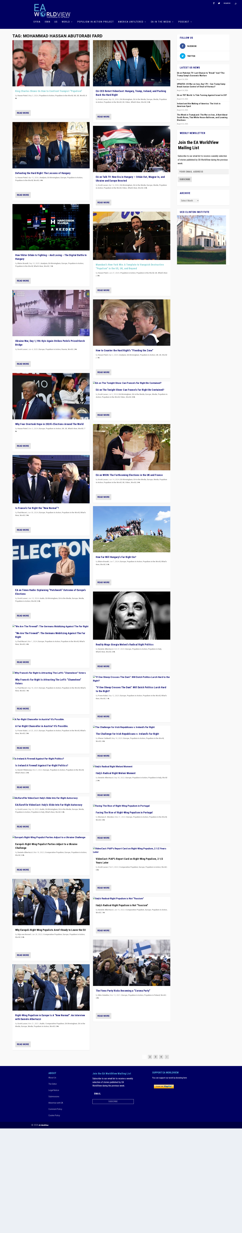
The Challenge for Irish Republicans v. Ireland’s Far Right (127, 733)
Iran (47, 22)
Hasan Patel (22, 95)
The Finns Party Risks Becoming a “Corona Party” (123, 990)
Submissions (53, 1096)
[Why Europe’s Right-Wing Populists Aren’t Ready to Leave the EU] (51, 902)
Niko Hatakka (103, 995)
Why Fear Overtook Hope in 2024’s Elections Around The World (49, 424)
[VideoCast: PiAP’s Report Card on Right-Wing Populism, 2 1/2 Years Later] (131, 850)
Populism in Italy (37, 812)
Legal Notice (53, 1090)
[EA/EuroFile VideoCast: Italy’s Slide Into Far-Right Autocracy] (51, 798)
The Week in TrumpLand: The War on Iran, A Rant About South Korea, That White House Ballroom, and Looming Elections (202, 117)
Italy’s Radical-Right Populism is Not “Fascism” (122, 905)
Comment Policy (55, 1109)
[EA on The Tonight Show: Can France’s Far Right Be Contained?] (131, 383)
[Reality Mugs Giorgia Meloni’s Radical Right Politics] (131, 616)
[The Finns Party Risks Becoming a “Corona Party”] (131, 963)
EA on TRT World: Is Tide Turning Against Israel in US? (202, 95)
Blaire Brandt (23, 263)
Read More (23, 112)
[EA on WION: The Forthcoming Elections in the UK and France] (131, 447)
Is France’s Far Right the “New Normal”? (37, 508)
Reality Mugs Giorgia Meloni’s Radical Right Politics (124, 644)
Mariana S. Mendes (106, 817)
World (66, 22)
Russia (64, 349)
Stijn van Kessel (24, 934)
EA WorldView (43, 1125)
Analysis (43, 177)
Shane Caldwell (104, 738)
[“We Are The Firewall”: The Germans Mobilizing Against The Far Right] (51, 626)
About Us (52, 1077)
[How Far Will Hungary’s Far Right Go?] (131, 529)
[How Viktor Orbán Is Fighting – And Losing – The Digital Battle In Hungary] (51, 227)
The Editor (52, 1084)
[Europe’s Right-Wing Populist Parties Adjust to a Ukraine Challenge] (51, 837)
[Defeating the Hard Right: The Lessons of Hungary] (51, 145)
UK (75, 95)
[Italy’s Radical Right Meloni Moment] (131, 767)
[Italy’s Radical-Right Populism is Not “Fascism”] (131, 899)
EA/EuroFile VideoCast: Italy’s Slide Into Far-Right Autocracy (48, 804)
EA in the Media (161, 22)
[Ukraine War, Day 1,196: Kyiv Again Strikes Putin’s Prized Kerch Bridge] (51, 313)
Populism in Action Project (95, 22)
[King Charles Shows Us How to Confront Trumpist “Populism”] (51, 63)
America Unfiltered (130, 22)
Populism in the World (64, 95)
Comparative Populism (54, 852)
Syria (36, 22)
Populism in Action (46, 95)
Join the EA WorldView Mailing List (198, 145)
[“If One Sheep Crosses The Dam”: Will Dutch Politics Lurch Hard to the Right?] (131, 679)
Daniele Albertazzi (25, 852)
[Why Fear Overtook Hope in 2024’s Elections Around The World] (51, 396)
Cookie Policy (54, 1115)
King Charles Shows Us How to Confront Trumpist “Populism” (48, 91)
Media (81, 598)
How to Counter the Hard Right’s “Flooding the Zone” (124, 350)
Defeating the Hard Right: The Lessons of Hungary (42, 173)
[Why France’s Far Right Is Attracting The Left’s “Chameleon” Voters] (51, 673)
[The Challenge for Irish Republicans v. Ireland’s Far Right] (131, 727)
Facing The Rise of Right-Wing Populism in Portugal (124, 812)
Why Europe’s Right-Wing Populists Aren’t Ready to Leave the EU (50, 929)
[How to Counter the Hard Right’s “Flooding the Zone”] (131, 322)
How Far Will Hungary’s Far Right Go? (116, 557)
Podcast (183, 22)
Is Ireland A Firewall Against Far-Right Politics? (41, 765)
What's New (38, 266)
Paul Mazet (22, 512)
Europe (63, 177)
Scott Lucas (22, 349)
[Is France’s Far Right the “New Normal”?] (51, 479)
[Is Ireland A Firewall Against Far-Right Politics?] (51, 759)
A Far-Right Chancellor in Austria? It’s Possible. (41, 726)
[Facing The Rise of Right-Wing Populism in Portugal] (131, 806)
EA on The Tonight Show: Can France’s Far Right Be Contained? (130, 389)
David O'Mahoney (25, 770)
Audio (42, 598)
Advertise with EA (55, 1103)
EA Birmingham (53, 177)
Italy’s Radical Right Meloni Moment (116, 773)
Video (127, 102)
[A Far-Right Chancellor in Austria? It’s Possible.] (51, 719)
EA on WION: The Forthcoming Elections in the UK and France (129, 475)
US (56, 22)
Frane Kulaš (22, 730)
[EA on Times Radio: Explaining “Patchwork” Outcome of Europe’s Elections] (51, 562)
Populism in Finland (152, 995)
